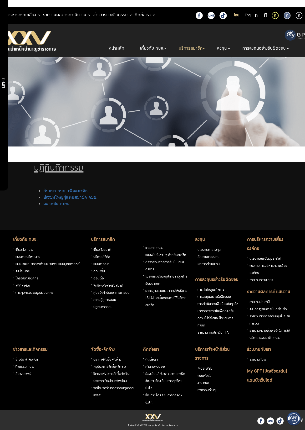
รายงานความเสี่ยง (261, 280)
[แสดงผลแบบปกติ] (287, 15)
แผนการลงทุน (102, 264)
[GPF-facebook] (199, 15)
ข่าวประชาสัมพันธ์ (27, 359)
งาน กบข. (203, 383)
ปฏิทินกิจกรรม (102, 307)
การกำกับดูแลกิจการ (211, 289)
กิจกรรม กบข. (24, 367)
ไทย (236, 15)
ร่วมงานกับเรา (259, 349)
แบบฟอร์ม (205, 376)
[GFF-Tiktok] (280, 421)
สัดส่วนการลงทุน (208, 257)
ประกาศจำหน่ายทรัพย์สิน (110, 381)
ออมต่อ (98, 278)
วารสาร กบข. (154, 248)
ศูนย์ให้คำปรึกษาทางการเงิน (111, 293)
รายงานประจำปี (259, 302)
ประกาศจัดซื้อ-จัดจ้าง (107, 359)
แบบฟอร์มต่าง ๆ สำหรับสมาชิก (165, 255)
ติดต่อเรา (151, 349)
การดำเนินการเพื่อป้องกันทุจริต (218, 304)
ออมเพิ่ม (99, 271)
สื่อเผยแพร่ (23, 374)
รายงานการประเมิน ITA (213, 332)
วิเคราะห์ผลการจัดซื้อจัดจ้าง (111, 374)
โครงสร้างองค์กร (26, 278)
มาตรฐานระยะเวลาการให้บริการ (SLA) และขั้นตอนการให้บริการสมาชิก (166, 298)
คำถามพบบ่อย (155, 367)
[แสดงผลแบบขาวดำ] (299, 15)
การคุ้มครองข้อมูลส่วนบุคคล (34, 293)
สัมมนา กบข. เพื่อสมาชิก (65, 190)
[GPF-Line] (211, 15)
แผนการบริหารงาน (27, 257)
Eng (248, 15)
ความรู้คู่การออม (104, 300)
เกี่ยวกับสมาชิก (102, 250)
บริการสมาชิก (103, 239)
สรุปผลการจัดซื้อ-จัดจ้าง (109, 367)
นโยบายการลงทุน (209, 250)
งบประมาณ (22, 271)
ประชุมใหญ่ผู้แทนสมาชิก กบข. (70, 197)
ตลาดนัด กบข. (56, 203)
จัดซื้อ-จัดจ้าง (103, 349)
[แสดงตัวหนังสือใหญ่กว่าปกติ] (265, 16)
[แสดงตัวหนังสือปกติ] (256, 16)
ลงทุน (200, 239)
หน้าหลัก (117, 48)
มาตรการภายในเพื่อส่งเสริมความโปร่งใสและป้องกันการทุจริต (216, 318)
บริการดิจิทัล (101, 257)
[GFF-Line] (270, 421)
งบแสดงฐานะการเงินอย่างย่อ (268, 309)
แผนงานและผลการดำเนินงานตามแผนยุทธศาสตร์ (47, 264)
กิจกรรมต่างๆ (207, 390)
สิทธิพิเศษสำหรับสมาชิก (108, 285)
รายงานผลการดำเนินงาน (268, 292)
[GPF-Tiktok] (223, 15)
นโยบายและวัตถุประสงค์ (265, 258)
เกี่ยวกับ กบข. (25, 239)
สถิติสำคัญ (22, 285)
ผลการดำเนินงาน (209, 264)
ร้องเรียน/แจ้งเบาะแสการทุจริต (165, 374)
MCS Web (205, 368)
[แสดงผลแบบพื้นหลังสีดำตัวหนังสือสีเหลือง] (275, 15)
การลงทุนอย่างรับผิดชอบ (217, 280)
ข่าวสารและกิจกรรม (30, 349)
